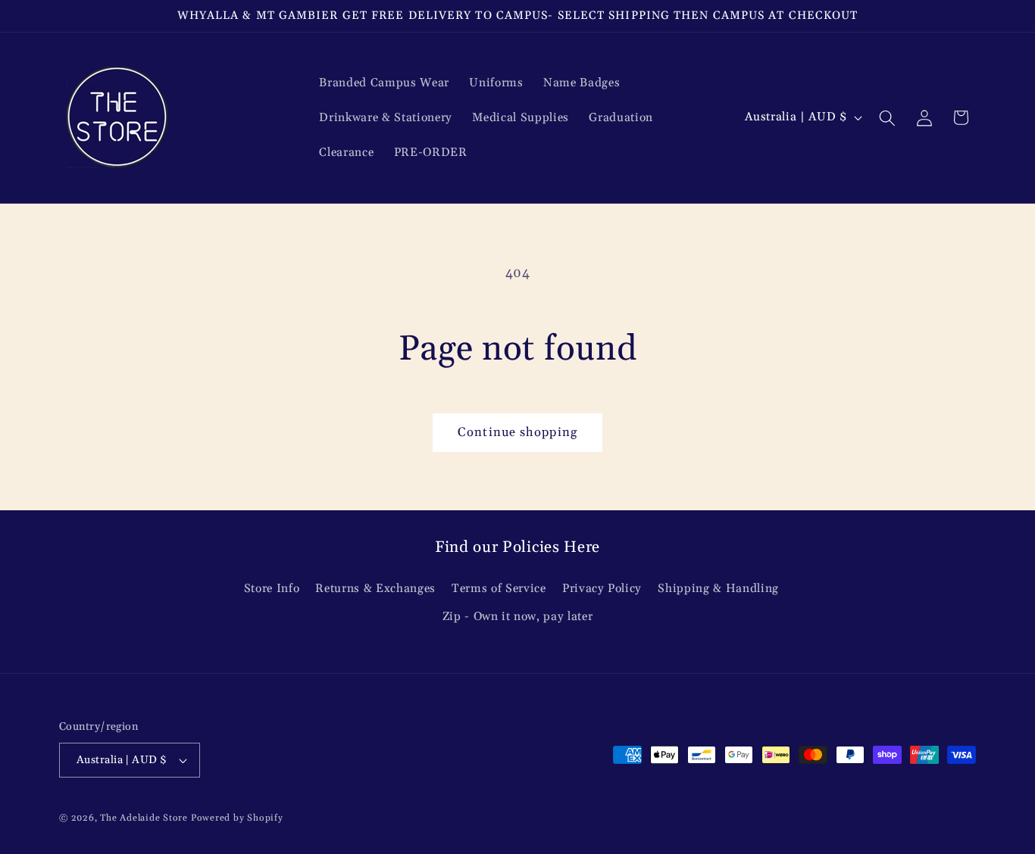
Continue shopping (517, 433)
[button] (887, 117)
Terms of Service (499, 588)
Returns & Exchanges (375, 588)
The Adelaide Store (144, 818)
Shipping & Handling (718, 588)
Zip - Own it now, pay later (517, 616)
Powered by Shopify (237, 818)
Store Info (272, 588)
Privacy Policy (602, 588)
